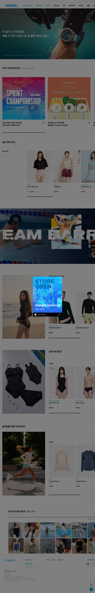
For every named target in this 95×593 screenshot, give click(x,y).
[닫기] (59, 314)
